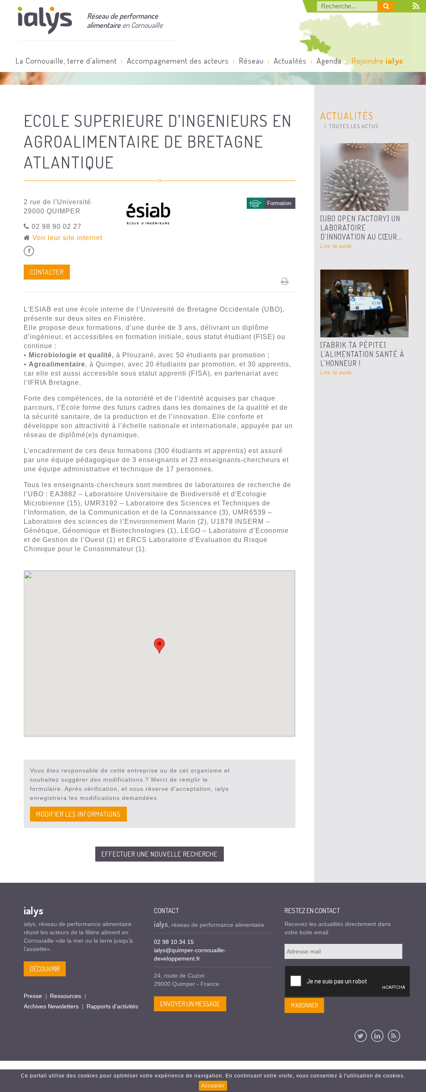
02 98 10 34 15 (174, 941)
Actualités (290, 60)
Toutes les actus (353, 126)
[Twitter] (360, 1035)
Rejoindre (377, 60)
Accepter (213, 1086)
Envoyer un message (190, 1004)
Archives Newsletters (51, 1006)
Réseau (251, 60)
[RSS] (394, 1035)
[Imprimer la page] (285, 281)
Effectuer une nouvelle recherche (160, 854)
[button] (159, 646)
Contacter (47, 272)
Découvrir (44, 969)
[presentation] (348, 982)
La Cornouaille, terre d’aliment (66, 60)
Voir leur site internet (67, 237)
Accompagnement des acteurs (178, 60)
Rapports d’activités (112, 1006)
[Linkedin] (377, 1035)
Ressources (65, 996)
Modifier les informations (78, 814)
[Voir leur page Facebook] (29, 251)
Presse (33, 996)
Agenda (329, 60)
